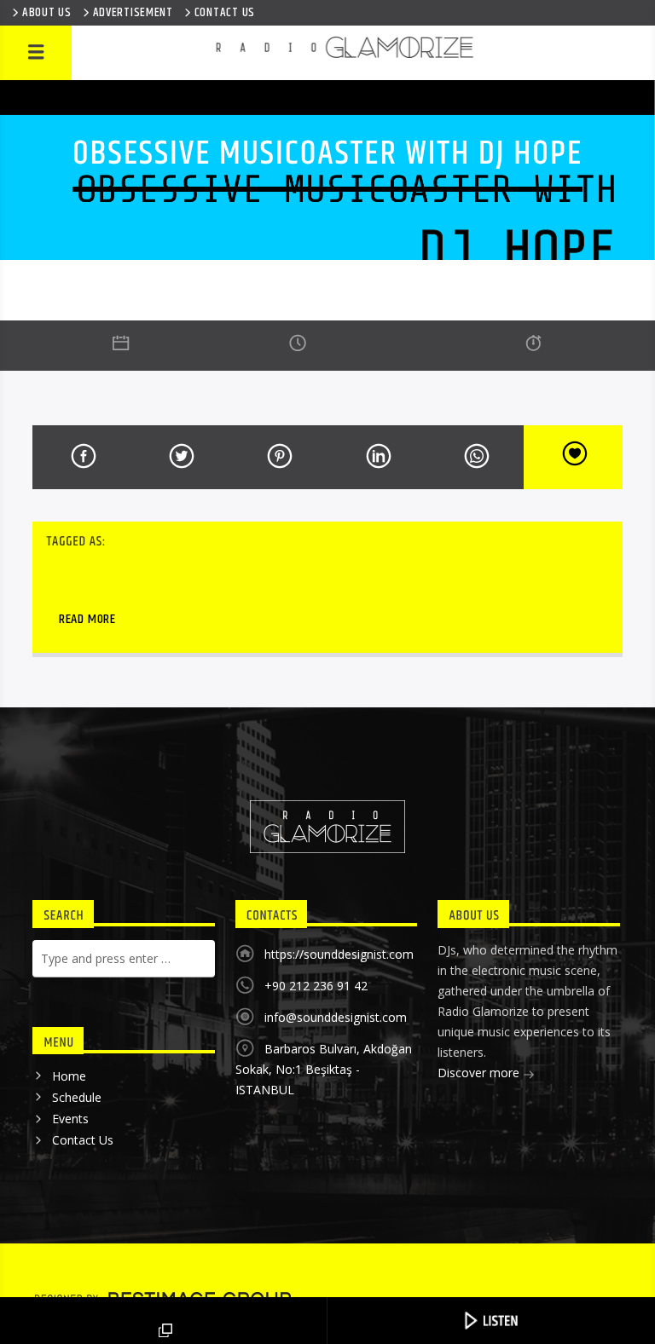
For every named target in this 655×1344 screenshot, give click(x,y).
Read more (87, 619)
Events (70, 1118)
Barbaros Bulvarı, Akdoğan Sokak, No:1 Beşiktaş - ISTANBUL (323, 1069)
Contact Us (82, 1140)
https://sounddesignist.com (339, 954)
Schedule (76, 1097)
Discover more (480, 1072)
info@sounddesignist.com (335, 1017)
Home (69, 1076)
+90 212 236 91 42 (316, 986)
